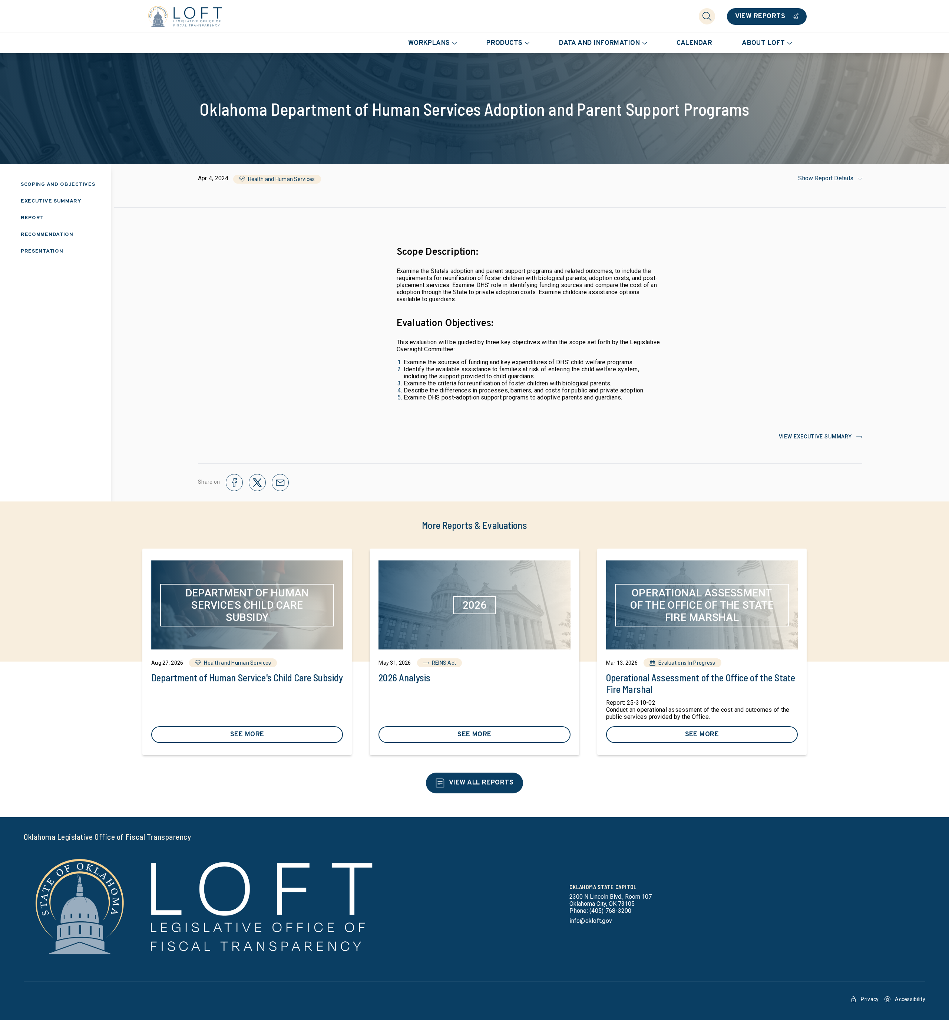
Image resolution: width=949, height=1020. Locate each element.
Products (504, 43)
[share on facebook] (234, 482)
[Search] (707, 16)
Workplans (429, 43)
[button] (277, 179)
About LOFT (763, 43)
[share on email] (280, 482)
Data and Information (599, 43)
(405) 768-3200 (610, 910)
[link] (247, 652)
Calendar (694, 43)
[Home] (185, 16)
